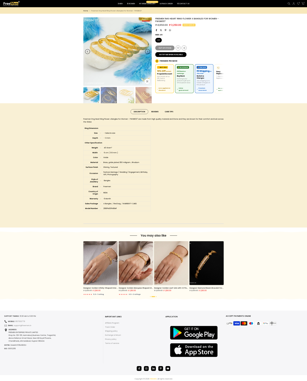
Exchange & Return (113, 335)
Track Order (110, 327)
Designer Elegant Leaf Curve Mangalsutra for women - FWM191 (146, 288)
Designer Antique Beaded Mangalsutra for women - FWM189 (181, 288)
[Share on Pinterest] (165, 30)
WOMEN (131, 3)
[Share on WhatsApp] (170, 30)
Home (85, 11)
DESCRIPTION (139, 111)
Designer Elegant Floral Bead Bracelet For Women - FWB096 (110, 288)
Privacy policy (110, 339)
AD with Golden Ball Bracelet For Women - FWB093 (212, 288)
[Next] (147, 51)
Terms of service (112, 343)
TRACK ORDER (167, 3)
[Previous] (87, 51)
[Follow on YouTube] (167, 368)
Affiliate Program (112, 323)
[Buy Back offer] (184, 78)
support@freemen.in (22, 325)
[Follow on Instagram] (146, 368)
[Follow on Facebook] (139, 368)
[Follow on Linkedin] (153, 368)
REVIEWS (155, 111)
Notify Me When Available (171, 54)
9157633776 (20, 321)
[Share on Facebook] (156, 30)
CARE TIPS (169, 111)
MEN (121, 3)
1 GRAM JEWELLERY (149, 3)
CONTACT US (184, 3)
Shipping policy (111, 331)
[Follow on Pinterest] (160, 368)
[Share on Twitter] (161, 30)
